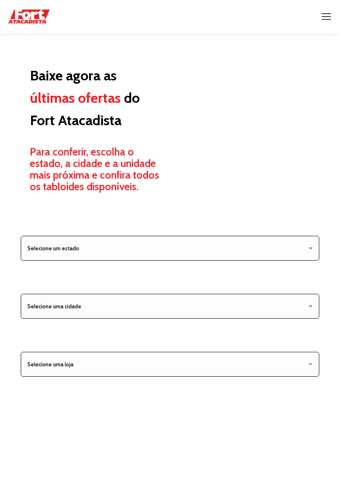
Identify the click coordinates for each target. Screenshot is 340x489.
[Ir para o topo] (327, 476)
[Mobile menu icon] (326, 16)
